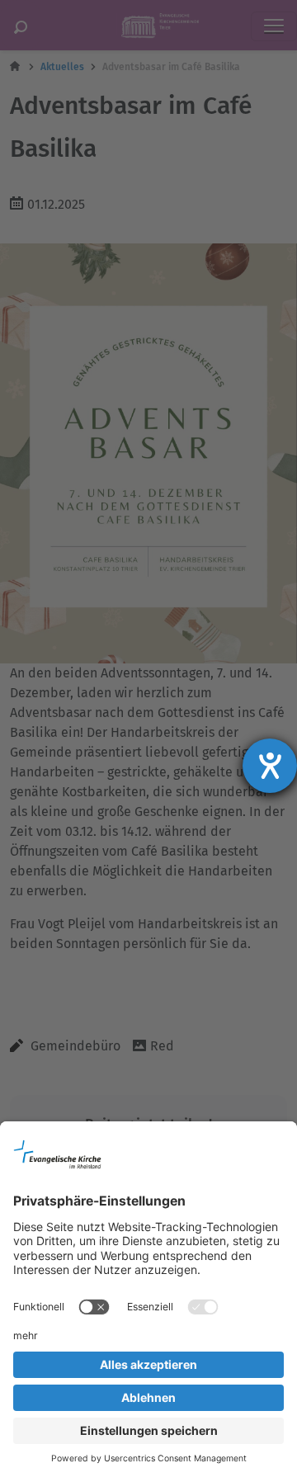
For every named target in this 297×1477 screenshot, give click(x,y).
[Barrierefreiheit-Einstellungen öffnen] (270, 765)
